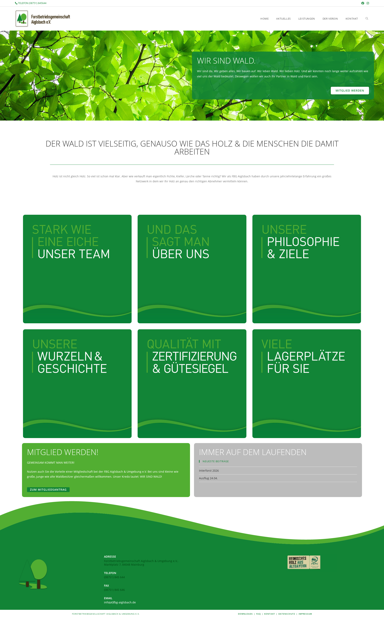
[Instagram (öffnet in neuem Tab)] (367, 3)
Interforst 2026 (209, 470)
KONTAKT (269, 613)
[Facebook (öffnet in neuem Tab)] (362, 3)
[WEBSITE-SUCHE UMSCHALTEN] (367, 19)
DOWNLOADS (245, 613)
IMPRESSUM (305, 613)
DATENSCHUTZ (286, 613)
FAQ (258, 613)
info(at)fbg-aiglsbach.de (120, 602)
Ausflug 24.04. (208, 478)
